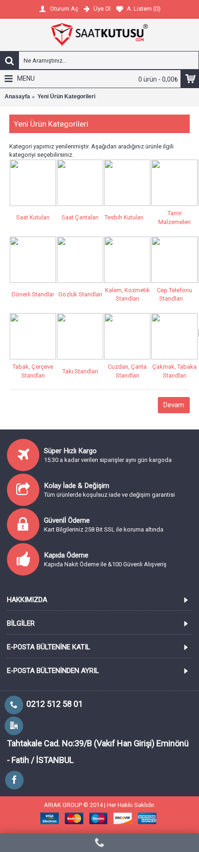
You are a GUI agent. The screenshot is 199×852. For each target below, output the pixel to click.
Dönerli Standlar (33, 294)
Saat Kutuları (33, 217)
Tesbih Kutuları (124, 217)
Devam (173, 405)
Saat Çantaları (80, 217)
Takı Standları (80, 371)
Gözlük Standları (80, 294)
